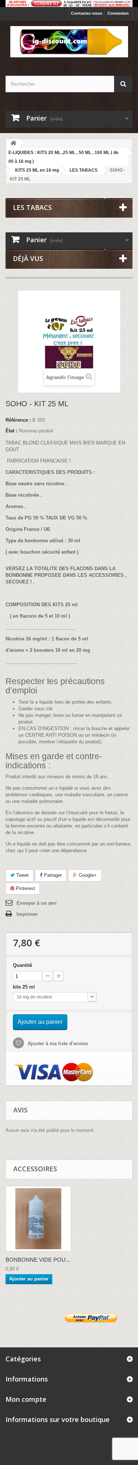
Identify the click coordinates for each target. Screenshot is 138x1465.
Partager (52, 875)
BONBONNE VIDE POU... (38, 1260)
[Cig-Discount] (69, 41)
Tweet (22, 875)
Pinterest (24, 888)
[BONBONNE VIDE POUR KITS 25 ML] (38, 1218)
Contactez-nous (86, 13)
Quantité (22, 965)
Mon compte (26, 1399)
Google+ (87, 875)
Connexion (118, 13)
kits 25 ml (25, 987)
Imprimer (27, 914)
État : (11, 430)
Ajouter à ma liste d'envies (57, 1043)
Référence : (18, 420)
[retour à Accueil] (13, 143)
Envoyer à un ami (37, 903)
